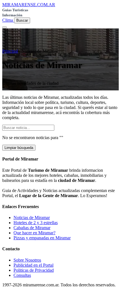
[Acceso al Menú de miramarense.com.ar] (4, 27)
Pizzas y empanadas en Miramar (42, 237)
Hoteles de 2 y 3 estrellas (36, 222)
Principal (10, 51)
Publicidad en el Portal (33, 265)
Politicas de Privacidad (34, 270)
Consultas (22, 275)
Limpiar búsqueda (19, 148)
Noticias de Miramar (32, 217)
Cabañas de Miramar (32, 227)
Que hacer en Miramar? (34, 232)
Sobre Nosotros (27, 260)
